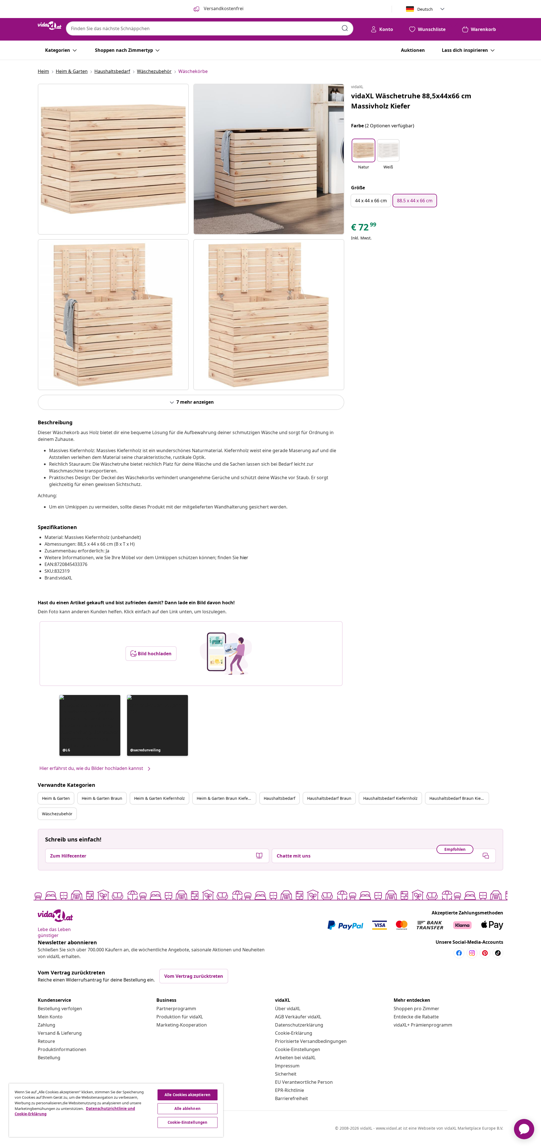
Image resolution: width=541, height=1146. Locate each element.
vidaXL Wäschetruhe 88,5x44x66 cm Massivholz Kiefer (411, 100)
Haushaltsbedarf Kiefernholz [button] (390, 798)
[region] (116, 1110)
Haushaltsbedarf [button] (279, 798)
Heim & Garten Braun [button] (102, 798)
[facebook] (459, 953)
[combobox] (209, 28)
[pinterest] (485, 953)
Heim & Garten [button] (56, 798)
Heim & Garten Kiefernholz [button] (159, 798)
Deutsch (425, 9)
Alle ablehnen (187, 1108)
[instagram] (472, 953)
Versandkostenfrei (223, 8)
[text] (364, 228)
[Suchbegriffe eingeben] (344, 28)
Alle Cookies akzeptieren (187, 1094)
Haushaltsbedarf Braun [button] (329, 798)
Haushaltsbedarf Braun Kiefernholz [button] (459, 798)
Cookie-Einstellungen (297, 1049)
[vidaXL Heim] (49, 25)
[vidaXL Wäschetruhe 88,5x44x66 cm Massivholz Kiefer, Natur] (113, 159)
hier (244, 557)
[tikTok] (498, 953)
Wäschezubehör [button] (57, 813)
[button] (89, 725)
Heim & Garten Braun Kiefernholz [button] (226, 798)
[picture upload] (226, 653)
